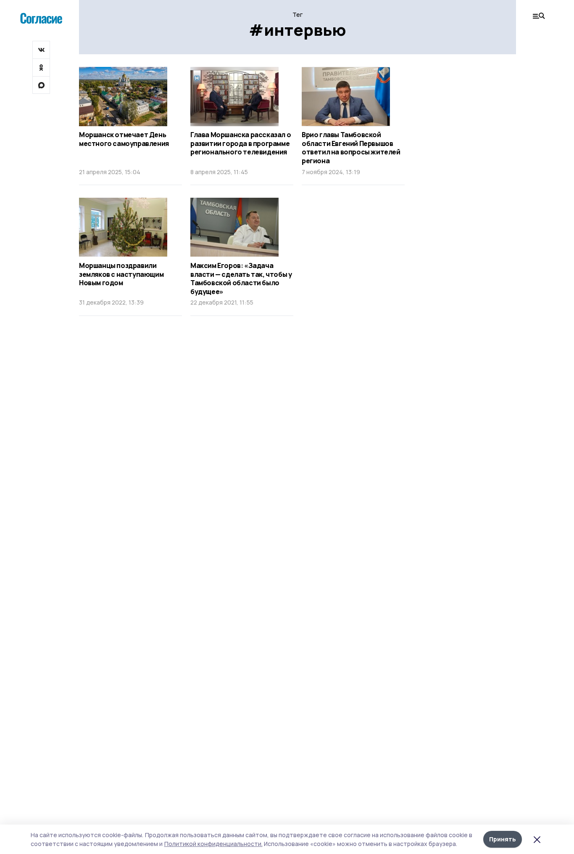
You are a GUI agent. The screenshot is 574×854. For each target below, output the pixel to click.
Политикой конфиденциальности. (213, 844)
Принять (502, 839)
